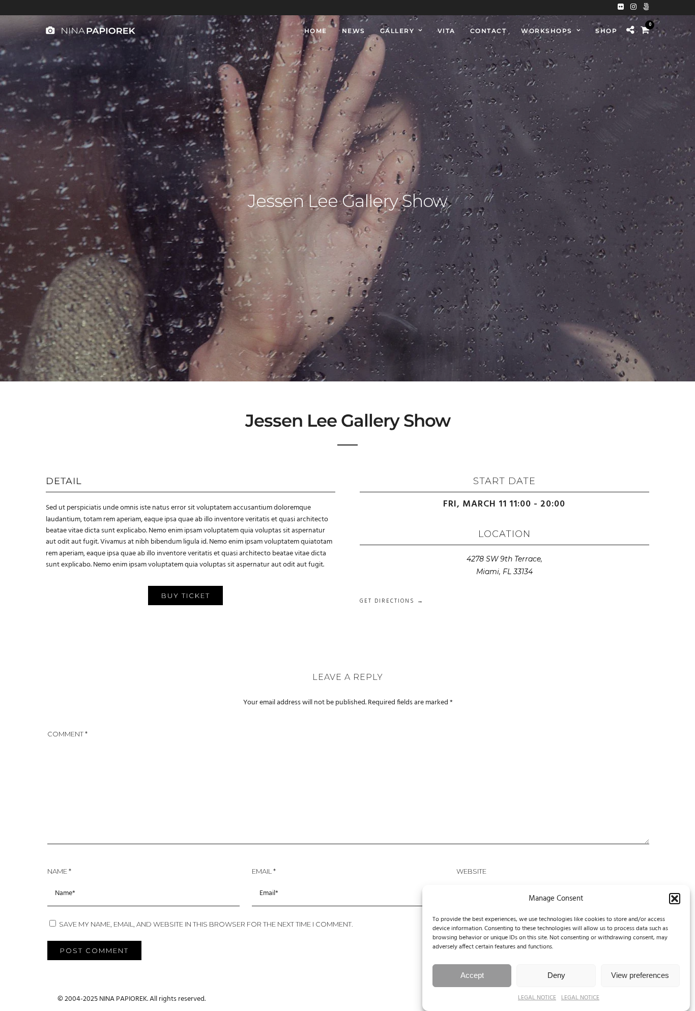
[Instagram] (633, 7)
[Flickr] (621, 7)
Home (315, 31)
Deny (556, 975)
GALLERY (397, 31)
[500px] (646, 7)
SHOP (606, 31)
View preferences (640, 975)
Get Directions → (392, 601)
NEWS (353, 31)
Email (264, 871)
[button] (675, 899)
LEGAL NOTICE (537, 998)
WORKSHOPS (546, 31)
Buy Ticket (185, 595)
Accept (472, 975)
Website (471, 871)
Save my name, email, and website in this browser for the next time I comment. (206, 924)
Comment (67, 734)
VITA (446, 31)
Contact (488, 31)
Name (59, 871)
